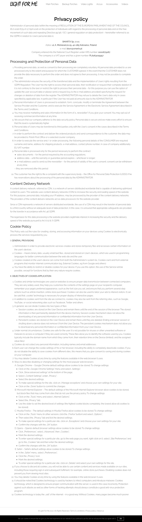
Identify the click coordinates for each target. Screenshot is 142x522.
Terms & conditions (77, 511)
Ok (121, 519)
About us (100, 511)
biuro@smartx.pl (74, 48)
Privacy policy (91, 511)
